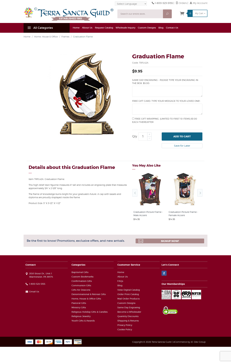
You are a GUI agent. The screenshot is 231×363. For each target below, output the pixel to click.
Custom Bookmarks (83, 276)
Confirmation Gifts (82, 281)
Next (199, 193)
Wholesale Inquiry (125, 27)
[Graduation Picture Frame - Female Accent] (185, 205)
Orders (182, 3)
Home (76, 27)
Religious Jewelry (81, 316)
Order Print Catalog (128, 294)
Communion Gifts (81, 285)
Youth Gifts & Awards (83, 320)
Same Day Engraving (128, 307)
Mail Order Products (128, 298)
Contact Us (172, 27)
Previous (134, 193)
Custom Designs (147, 27)
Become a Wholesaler (129, 311)
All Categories (43, 28)
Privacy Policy (124, 325)
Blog (160, 27)
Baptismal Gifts (80, 272)
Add (182, 136)
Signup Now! (170, 241)
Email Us (34, 291)
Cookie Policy (124, 329)
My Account (199, 3)
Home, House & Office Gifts (86, 298)
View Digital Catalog (128, 289)
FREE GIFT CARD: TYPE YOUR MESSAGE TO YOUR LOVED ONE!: (166, 101)
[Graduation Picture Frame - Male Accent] (149, 205)
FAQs (120, 281)
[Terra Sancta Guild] (69, 14)
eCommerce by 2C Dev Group (189, 342)
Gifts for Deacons (81, 289)
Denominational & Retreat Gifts (89, 294)
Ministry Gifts (79, 307)
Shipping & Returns (128, 320)
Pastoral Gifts (79, 303)
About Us (87, 27)
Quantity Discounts (128, 316)
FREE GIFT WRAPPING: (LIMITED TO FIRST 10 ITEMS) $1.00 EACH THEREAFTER (164, 120)
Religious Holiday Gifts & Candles (90, 311)
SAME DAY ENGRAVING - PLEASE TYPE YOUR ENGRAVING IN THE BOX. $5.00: (165, 81)
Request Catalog (104, 27)
